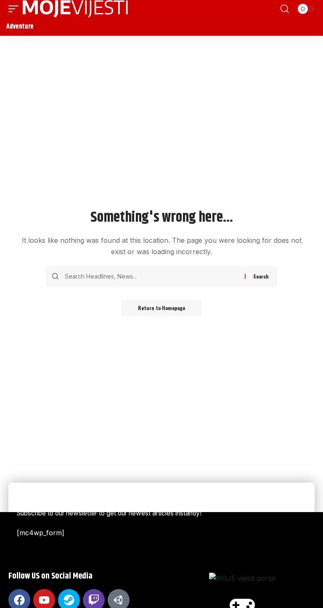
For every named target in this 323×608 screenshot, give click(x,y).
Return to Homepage (161, 307)
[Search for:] (151, 276)
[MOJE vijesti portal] (75, 9)
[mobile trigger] (15, 9)
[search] (284, 9)
